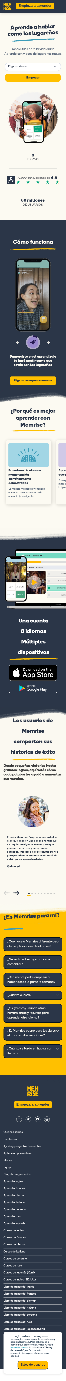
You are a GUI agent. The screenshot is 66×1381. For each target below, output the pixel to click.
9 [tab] (54, 893)
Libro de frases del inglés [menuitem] (19, 1287)
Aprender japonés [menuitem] (14, 1223)
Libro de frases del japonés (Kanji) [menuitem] (24, 1329)
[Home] (7, 6)
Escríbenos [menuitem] (10, 1139)
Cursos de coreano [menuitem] (15, 1258)
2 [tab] (32, 893)
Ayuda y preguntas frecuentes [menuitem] (22, 1146)
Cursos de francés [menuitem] (15, 1237)
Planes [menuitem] (8, 1160)
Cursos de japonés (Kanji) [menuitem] (19, 1272)
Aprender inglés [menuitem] (13, 1181)
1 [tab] (29, 893)
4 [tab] (38, 893)
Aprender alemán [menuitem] (14, 1195)
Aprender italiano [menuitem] (14, 1202)
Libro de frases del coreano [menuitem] (20, 1315)
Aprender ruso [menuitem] (12, 1216)
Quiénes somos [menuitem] (13, 1132)
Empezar (32, 77)
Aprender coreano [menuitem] (15, 1209)
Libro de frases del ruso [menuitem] (18, 1322)
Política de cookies (19, 1348)
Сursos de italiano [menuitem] (14, 1251)
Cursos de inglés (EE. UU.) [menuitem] (20, 1279)
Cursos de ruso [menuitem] (13, 1265)
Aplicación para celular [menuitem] (18, 1153)
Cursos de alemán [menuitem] (15, 1244)
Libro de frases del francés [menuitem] (20, 1294)
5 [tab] (41, 893)
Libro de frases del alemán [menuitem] (20, 1301)
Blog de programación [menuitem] (17, 1174)
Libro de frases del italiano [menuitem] (20, 1308)
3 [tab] (35, 893)
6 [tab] (44, 893)
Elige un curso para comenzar (33, 380)
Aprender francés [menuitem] (14, 1188)
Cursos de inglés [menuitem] (14, 1230)
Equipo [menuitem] (8, 1167)
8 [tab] (51, 893)
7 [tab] (48, 893)
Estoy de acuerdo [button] (33, 1364)
